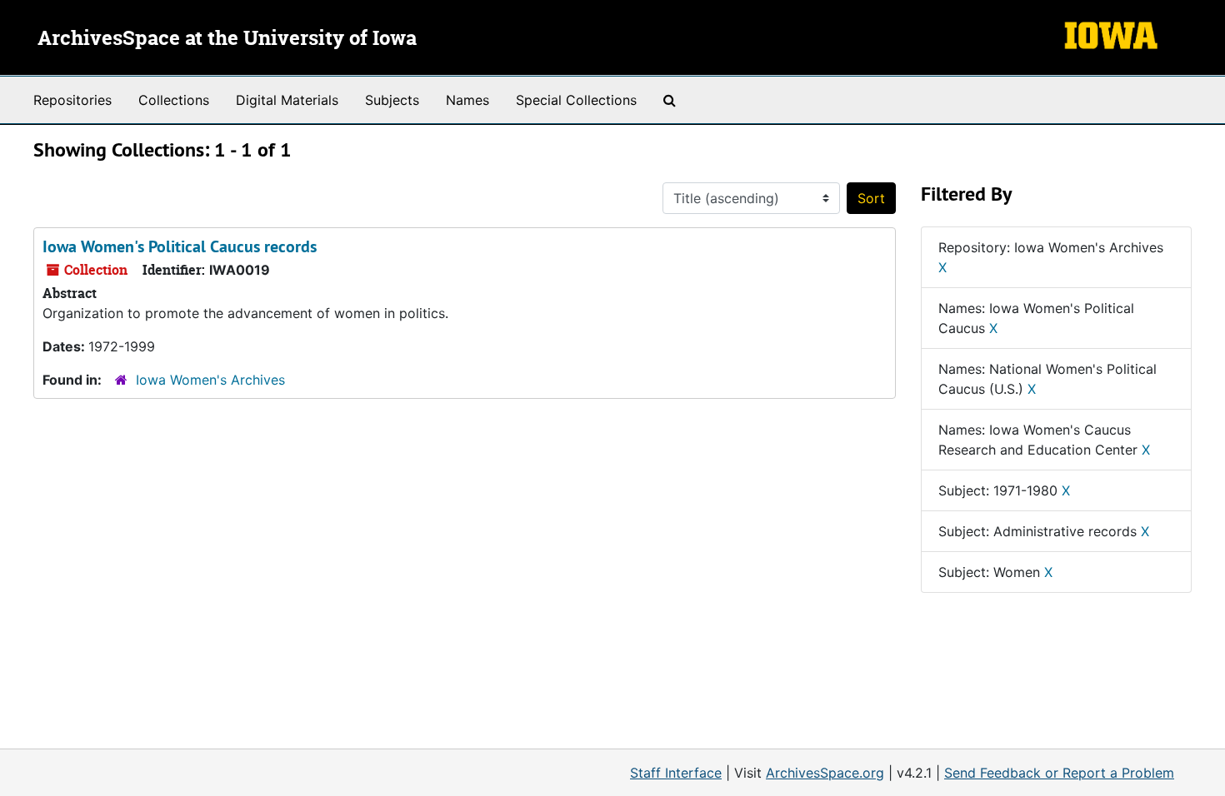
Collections (173, 100)
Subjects (392, 100)
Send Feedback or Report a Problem (1059, 772)
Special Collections (576, 100)
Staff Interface (676, 772)
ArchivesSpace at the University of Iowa (227, 39)
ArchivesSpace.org (825, 772)
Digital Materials (287, 100)
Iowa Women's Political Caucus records (179, 246)
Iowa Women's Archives (210, 379)
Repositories (72, 100)
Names (467, 100)
